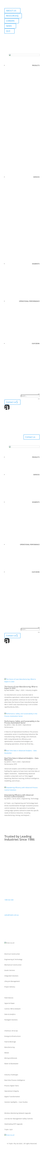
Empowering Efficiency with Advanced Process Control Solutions (18, 796)
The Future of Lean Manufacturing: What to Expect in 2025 (21, 687)
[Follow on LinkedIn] (29, 35)
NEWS (9, 26)
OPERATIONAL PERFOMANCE (30, 544)
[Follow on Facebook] (38, 35)
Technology (34, 799)
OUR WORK (36, 343)
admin (8, 725)
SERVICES (36, 177)
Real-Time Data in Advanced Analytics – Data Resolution (21, 759)
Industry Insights (31, 690)
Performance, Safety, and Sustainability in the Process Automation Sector (21, 722)
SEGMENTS (36, 264)
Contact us (11, 402)
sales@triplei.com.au (11, 915)
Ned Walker (10, 690)
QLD (8, 31)
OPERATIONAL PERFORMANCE (29, 301)
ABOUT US (11, 10)
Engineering (26, 799)
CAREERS (10, 20)
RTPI (15, 764)
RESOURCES (11, 15)
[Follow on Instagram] (34, 35)
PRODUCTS (36, 65)
